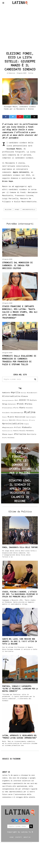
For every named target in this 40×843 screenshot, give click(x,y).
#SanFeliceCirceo (7, 430)
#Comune (24, 396)
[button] (35, 379)
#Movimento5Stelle (29, 209)
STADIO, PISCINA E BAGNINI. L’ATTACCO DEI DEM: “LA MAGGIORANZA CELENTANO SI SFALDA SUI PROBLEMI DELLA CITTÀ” (20, 594)
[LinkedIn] (23, 820)
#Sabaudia (26, 427)
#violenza (11, 437)
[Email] (34, 116)
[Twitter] (12, 116)
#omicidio (12, 420)
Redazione (12, 73)
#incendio (29, 408)
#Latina (29, 412)
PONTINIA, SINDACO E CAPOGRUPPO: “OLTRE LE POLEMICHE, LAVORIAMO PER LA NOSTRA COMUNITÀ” (20, 688)
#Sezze (4, 434)
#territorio (31, 434)
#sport (10, 434)
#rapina (26, 423)
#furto (15, 408)
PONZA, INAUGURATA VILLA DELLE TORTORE (20, 547)
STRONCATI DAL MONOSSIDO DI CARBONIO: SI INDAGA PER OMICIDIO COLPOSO (17, 265)
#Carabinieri (32, 392)
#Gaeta (22, 408)
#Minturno (5, 420)
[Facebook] (5, 116)
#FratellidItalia (7, 407)
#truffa (4, 437)
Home (12, 837)
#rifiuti (17, 427)
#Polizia (19, 420)
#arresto (23, 392)
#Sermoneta (30, 430)
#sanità (16, 430)
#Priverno (32, 420)
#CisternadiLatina (11, 396)
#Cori (16, 400)
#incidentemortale (17, 412)
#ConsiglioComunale (8, 400)
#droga (4, 404)
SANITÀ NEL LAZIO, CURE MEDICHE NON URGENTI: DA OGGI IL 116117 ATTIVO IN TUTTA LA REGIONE (19, 641)
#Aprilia (15, 392)
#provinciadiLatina (12, 423)
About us (27, 837)
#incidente (6, 412)
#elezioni (8, 209)
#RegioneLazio (7, 427)
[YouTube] (27, 820)
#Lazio (11, 417)
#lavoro (4, 417)
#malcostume (20, 417)
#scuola (22, 430)
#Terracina (20, 434)
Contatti (18, 837)
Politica (30, 73)
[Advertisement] (20, 27)
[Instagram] (20, 820)
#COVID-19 (24, 400)
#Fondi (17, 209)
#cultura (33, 400)
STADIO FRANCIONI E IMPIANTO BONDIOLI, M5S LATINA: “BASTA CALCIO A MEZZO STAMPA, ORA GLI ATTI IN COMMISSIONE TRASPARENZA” (19, 312)
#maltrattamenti (31, 417)
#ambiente (6, 392)
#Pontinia (25, 420)
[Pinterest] (20, 116)
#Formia (28, 404)
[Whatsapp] (27, 116)
